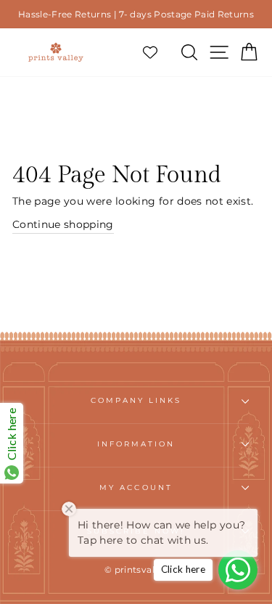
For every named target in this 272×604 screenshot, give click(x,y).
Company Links (136, 400)
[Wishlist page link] (157, 52)
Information (136, 444)
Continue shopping (63, 224)
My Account (136, 487)
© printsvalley (136, 569)
